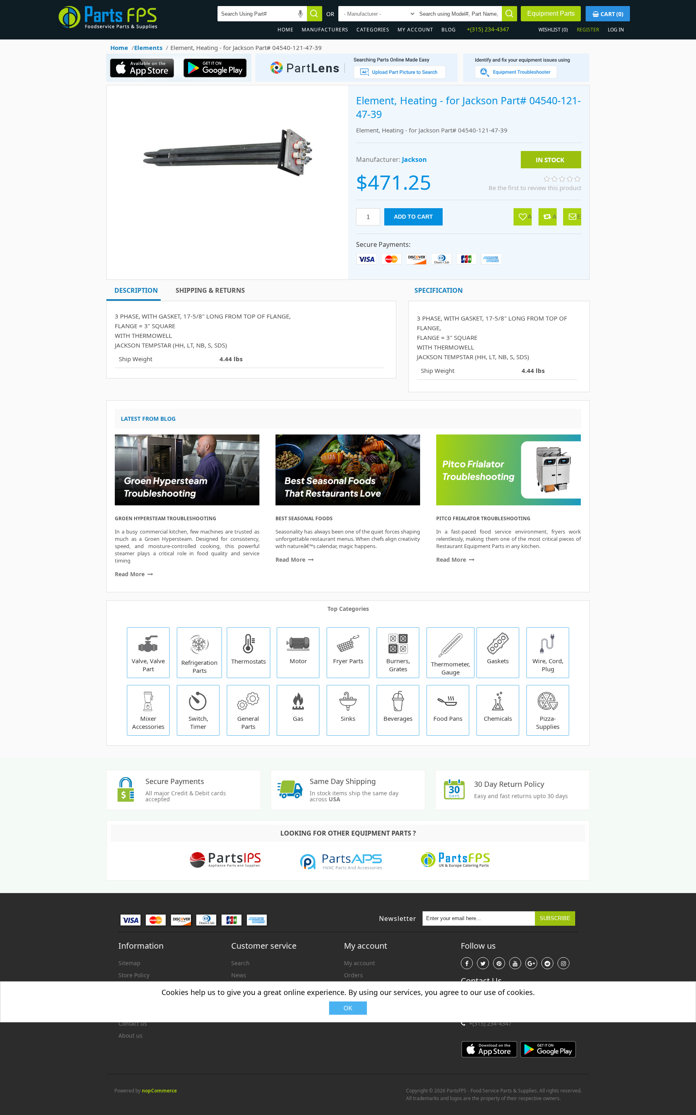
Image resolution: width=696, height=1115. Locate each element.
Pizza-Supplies (547, 722)
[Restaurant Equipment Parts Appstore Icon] (144, 79)
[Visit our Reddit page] (547, 963)
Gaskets (498, 661)
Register (588, 29)
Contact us (132, 1023)
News (238, 975)
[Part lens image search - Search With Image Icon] (354, 79)
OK (348, 1008)
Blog (448, 29)
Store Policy (133, 975)
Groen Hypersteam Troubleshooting (165, 518)
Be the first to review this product (535, 188)
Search (240, 963)
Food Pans (447, 718)
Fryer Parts (348, 661)
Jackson (414, 159)
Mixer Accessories (148, 722)
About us (130, 1035)
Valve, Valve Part (148, 665)
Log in (616, 29)
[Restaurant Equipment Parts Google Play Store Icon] (216, 79)
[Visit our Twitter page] (483, 963)
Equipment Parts (551, 13)
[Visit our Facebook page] (466, 963)
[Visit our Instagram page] (563, 963)
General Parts (248, 722)
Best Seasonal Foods (304, 518)
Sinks (348, 718)
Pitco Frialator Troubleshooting (483, 518)
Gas (298, 718)
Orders (353, 975)
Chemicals (498, 718)
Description (136, 290)
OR (330, 14)
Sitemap (129, 963)
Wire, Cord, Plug (547, 665)
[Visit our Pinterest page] (499, 963)
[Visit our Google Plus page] (531, 963)
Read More (130, 574)
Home (286, 29)
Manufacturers (325, 29)
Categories (372, 29)
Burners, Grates (398, 665)
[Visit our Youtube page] (515, 963)
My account (415, 29)
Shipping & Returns (210, 290)
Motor (298, 661)
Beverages (397, 718)
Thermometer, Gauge (450, 668)
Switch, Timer (198, 722)
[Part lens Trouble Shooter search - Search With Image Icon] (526, 79)
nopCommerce (159, 1090)
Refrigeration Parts (199, 666)
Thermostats (248, 661)
